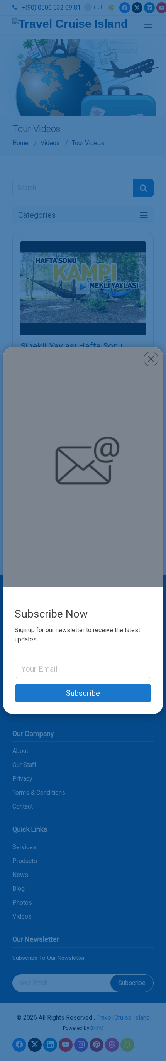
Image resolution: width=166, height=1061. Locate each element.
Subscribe (83, 693)
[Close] (151, 359)
